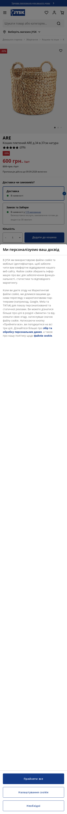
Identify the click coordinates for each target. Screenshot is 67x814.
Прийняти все (33, 778)
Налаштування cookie (33, 792)
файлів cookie (43, 335)
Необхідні (33, 806)
